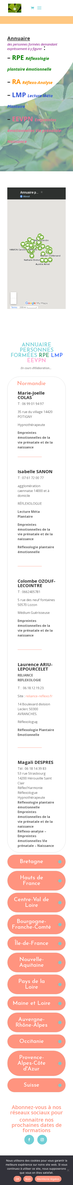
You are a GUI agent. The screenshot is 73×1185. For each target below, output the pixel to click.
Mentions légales (48, 1179)
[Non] (68, 1170)
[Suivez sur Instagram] (42, 1140)
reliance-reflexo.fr (39, 696)
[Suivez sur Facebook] (29, 1140)
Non (28, 1179)
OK (17, 1179)
